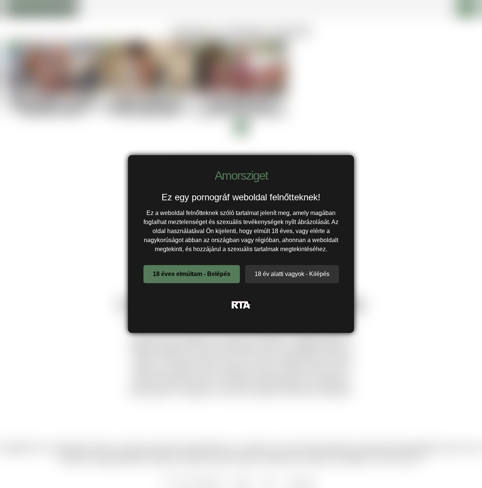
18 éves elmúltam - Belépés (191, 274)
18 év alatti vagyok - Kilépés (292, 274)
